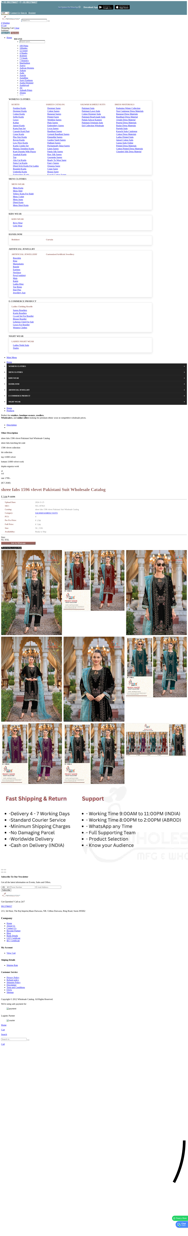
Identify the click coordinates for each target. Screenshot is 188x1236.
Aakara (23, 70)
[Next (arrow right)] (5, 872)
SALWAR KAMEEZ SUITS (92, 104)
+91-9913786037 (10, 2)
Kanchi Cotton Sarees (56, 174)
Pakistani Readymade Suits (93, 117)
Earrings (16, 269)
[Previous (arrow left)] (2, 872)
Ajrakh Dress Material (125, 120)
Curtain (49, 239)
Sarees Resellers (20, 310)
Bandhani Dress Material (127, 117)
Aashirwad (24, 85)
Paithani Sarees (54, 143)
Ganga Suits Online (124, 143)
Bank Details (12, 936)
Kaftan (16, 123)
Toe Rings (17, 287)
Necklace (17, 272)
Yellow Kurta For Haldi (23, 194)
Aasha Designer (26, 83)
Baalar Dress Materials (126, 125)
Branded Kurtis (19, 169)
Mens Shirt (17, 191)
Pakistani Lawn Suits (91, 111)
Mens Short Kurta (20, 205)
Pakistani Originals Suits (92, 123)
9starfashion (25, 63)
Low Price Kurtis (20, 143)
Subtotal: (5, 30)
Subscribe (6, 890)
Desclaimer (11, 985)
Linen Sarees (53, 148)
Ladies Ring (18, 284)
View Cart (5, 33)
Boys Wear (18, 223)
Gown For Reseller (21, 325)
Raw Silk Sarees (54, 154)
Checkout (15, 33)
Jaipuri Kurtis (19, 125)
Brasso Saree (53, 172)
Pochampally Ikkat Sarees (58, 146)
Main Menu (12, 357)
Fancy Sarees (53, 163)
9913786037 (6, 906)
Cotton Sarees (53, 111)
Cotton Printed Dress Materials (129, 148)
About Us (11, 926)
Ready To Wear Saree (56, 160)
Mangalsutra (18, 264)
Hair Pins (17, 290)
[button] (94, 1232)
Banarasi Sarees (54, 114)
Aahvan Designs (27, 68)
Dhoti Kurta (18, 202)
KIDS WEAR (18, 219)
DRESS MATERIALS (124, 104)
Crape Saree (52, 169)
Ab (21, 88)
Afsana (23, 93)
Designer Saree (54, 108)
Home (9, 37)
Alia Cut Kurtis (19, 160)
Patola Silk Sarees (55, 151)
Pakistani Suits (88, 108)
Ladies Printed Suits (124, 137)
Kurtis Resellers (20, 313)
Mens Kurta (18, 188)
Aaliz (22, 73)
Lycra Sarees (52, 128)
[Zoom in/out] (5, 869)
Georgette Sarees (54, 157)
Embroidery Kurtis (21, 174)
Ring (15, 261)
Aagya (22, 65)
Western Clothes (20, 327)
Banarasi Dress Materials (127, 114)
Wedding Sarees (54, 120)
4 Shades (23, 53)
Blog (9, 933)
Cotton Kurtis (19, 114)
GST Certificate (13, 938)
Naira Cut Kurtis (20, 163)
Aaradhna (24, 78)
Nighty (16, 348)
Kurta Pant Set (19, 128)
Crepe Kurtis (18, 134)
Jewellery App (19, 293)
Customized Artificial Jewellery (60, 254)
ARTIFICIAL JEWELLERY (24, 254)
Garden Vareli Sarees (56, 140)
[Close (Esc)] (2, 869)
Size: (3, 537)
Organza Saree (53, 166)
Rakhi (15, 281)
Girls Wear (17, 226)
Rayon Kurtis (19, 140)
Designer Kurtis (20, 111)
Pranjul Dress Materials (126, 123)
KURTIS (15, 104)
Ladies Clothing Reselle (22, 306)
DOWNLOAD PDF (12, 548)
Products (10, 410)
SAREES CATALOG (55, 104)
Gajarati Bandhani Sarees (58, 134)
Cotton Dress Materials (126, 134)
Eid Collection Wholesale (93, 125)
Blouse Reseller (20, 319)
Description (12, 425)
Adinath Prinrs (26, 90)
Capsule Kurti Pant (21, 131)
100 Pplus (24, 46)
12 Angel (24, 50)
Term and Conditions (16, 987)
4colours (23, 55)
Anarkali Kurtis (19, 154)
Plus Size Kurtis (20, 137)
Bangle (16, 267)
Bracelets (17, 258)
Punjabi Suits (122, 128)
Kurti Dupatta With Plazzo (24, 151)
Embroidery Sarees (55, 125)
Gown (15, 120)
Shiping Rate (12, 965)
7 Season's (24, 60)
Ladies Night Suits (21, 345)
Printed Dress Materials (126, 146)
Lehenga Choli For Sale (23, 322)
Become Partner (14, 931)
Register (32, 13)
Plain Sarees (52, 123)
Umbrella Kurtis (20, 172)
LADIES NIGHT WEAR (23, 341)
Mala (15, 278)
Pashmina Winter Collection (128, 108)
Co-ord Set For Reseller (23, 316)
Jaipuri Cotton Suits (124, 140)
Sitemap (10, 992)
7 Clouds (23, 58)
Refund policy (13, 980)
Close (16, 28)
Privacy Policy (13, 977)
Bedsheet (16, 239)
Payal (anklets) (19, 275)
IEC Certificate (13, 941)
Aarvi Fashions (26, 80)
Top (14, 157)
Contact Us (15, 13)
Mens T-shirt (18, 196)
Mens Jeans (18, 199)
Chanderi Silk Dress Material (128, 151)
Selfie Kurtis (18, 117)
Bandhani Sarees (54, 131)
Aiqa (22, 95)
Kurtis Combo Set (21, 146)
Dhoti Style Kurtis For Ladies (26, 166)
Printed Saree (53, 117)
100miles (23, 48)
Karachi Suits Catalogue (126, 131)
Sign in (24, 13)
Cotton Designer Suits (91, 114)
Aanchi (23, 75)
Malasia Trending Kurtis (23, 148)
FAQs (9, 990)
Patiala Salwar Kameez (92, 120)
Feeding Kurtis (19, 108)
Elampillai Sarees (54, 137)
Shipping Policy (14, 982)
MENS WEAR (18, 184)
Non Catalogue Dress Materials (129, 111)
